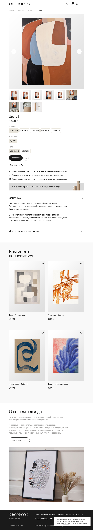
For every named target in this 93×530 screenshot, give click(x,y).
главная (11, 11)
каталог (21, 11)
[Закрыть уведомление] (88, 519)
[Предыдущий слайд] (13, 51)
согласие (66, 523)
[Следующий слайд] (79, 51)
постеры (31, 11)
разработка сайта (16, 526)
